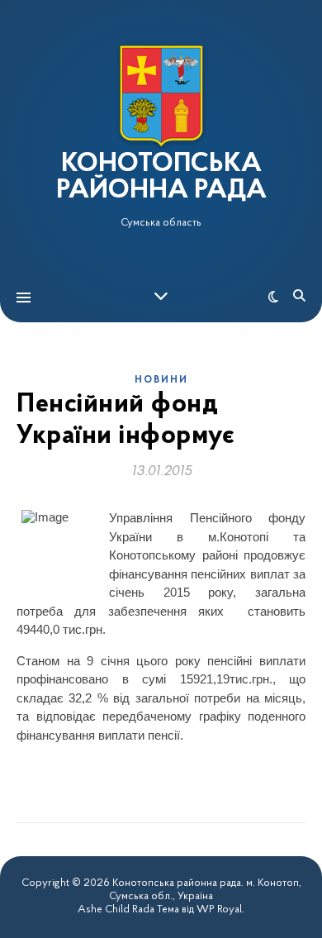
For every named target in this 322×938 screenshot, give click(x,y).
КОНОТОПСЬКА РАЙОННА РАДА (161, 177)
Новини (161, 380)
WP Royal (219, 909)
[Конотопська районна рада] (161, 96)
